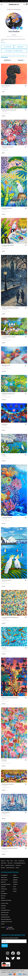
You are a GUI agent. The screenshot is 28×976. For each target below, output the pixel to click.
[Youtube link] (19, 960)
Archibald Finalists (5, 917)
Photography (4, 893)
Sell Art (2, 923)
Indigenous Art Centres (6, 921)
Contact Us (18, 865)
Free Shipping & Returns (19, 863)
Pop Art (3, 891)
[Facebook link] (14, 955)
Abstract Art (4, 877)
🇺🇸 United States (10, 928)
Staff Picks (3, 905)
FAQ (2, 865)
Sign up (4, 945)
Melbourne (15, 877)
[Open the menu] (1, 4)
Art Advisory (21, 860)
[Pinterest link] (19, 955)
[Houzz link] (8, 960)
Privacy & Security (11, 972)
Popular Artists (4, 914)
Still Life (3, 898)
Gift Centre (3, 863)
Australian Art (4, 879)
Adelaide (15, 879)
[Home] (14, 4)
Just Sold (3, 907)
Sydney (15, 875)
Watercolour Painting (6, 900)
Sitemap (3, 867)
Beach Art (3, 882)
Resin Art (3, 895)
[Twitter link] (14, 960)
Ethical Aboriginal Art (6, 919)
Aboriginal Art (4, 875)
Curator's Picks (4, 903)
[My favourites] (24, 4)
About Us (3, 860)
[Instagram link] (8, 955)
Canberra (15, 884)
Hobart (15, 891)
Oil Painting (4, 888)
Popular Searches (10, 867)
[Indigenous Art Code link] (14, 964)
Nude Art (3, 886)
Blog (8, 860)
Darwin (15, 888)
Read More (3, 42)
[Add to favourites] (25, 85)
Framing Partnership (9, 865)
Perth (14, 886)
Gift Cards (10, 863)
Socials (17, 867)
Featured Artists (5, 912)
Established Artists (5, 910)
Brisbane (15, 882)
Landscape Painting (5, 884)
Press (11, 860)
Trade (15, 860)
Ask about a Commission (14, 50)
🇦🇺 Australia (9, 927)
